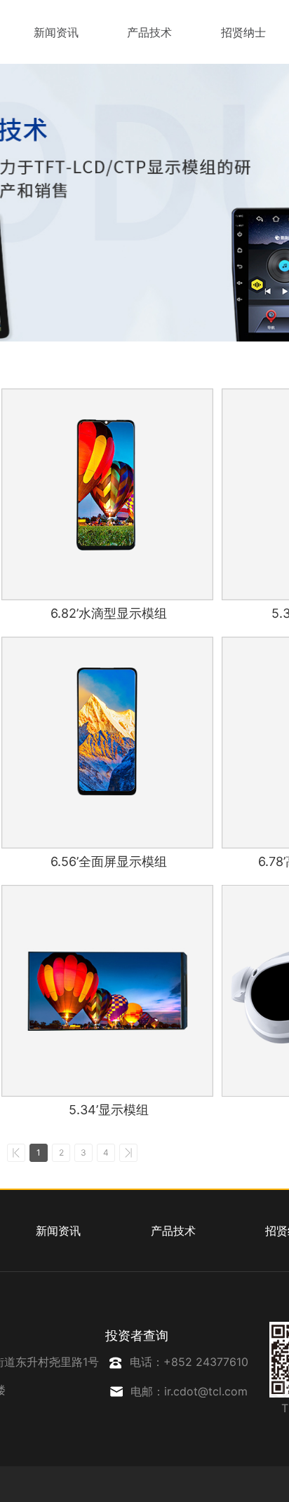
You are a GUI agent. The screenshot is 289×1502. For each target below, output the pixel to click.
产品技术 (149, 32)
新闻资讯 (56, 32)
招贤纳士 (243, 32)
